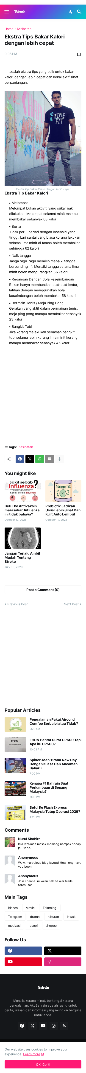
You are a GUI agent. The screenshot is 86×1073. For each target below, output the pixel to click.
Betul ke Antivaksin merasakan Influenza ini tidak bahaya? (22, 510)
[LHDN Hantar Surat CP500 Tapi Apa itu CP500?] (15, 744)
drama (35, 917)
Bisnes (13, 908)
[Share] (77, 54)
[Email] (49, 459)
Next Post (71, 604)
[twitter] (63, 951)
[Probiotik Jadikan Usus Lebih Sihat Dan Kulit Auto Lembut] (63, 491)
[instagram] (63, 961)
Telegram (15, 917)
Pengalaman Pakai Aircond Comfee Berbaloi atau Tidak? (54, 721)
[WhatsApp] (39, 459)
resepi (33, 925)
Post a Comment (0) (43, 590)
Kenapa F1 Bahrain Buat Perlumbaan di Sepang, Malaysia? (49, 787)
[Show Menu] (6, 12)
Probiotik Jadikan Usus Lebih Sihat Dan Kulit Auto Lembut (62, 510)
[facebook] (23, 951)
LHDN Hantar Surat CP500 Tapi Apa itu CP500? (55, 742)
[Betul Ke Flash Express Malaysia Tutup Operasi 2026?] (15, 812)
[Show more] (59, 459)
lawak (71, 917)
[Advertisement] (43, 396)
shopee (51, 925)
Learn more (31, 1054)
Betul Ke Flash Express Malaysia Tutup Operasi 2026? (55, 809)
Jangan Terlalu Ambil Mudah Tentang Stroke (22, 557)
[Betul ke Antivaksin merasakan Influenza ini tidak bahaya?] (23, 491)
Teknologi (50, 908)
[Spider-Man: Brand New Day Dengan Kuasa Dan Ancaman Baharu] (15, 765)
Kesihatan (24, 28)
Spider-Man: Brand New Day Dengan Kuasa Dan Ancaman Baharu (54, 764)
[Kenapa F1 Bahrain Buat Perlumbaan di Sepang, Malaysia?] (15, 788)
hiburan (53, 917)
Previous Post (17, 604)
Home (9, 28)
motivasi (14, 925)
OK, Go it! (43, 1064)
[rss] (64, 1026)
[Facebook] (20, 459)
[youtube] (23, 961)
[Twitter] (29, 459)
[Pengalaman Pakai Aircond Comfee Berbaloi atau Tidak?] (15, 724)
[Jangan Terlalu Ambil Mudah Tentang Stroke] (23, 538)
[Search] (80, 12)
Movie (30, 908)
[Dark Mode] (71, 12)
